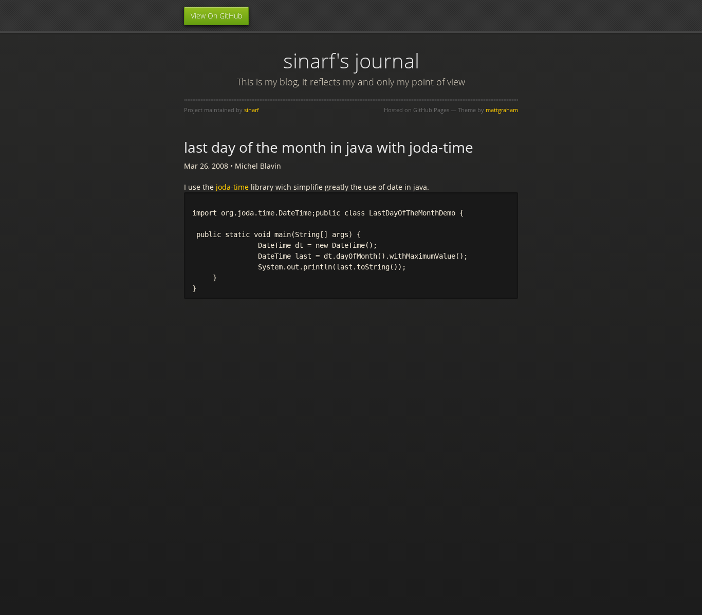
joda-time (232, 187)
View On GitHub (216, 16)
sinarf (251, 110)
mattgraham (502, 110)
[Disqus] (351, 437)
